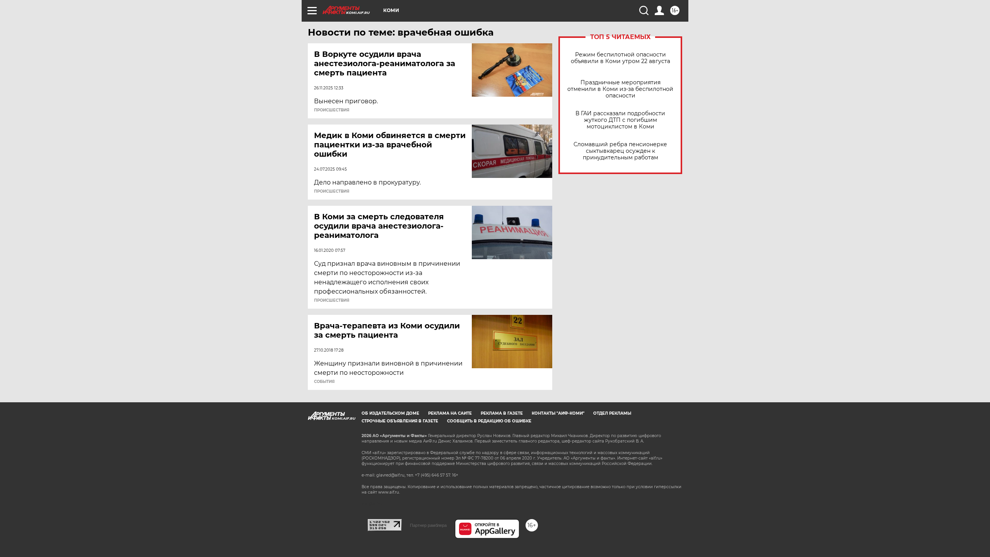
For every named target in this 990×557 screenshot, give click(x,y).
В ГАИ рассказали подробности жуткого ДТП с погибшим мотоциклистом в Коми (620, 120)
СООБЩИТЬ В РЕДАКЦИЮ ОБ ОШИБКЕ (489, 421)
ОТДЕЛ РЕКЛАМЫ (612, 413)
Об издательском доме (390, 413)
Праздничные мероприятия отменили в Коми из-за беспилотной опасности (620, 89)
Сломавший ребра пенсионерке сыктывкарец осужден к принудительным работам (620, 151)
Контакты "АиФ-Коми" (558, 413)
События (324, 382)
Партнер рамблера (428, 525)
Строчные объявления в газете (400, 421)
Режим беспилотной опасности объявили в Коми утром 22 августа (620, 58)
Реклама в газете (502, 413)
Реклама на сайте (450, 413)
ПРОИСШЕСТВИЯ (331, 110)
